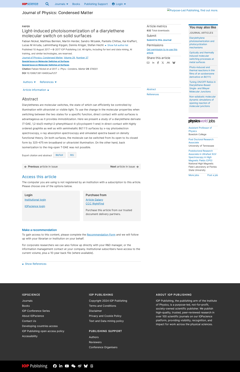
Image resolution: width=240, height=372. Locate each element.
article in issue (43, 166)
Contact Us (29, 321)
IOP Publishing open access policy (43, 331)
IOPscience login (35, 206)
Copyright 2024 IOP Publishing (108, 300)
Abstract (151, 89)
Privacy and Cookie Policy (105, 315)
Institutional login (35, 199)
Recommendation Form (101, 234)
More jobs (194, 175)
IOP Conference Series (36, 310)
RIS (72, 155)
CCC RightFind (95, 203)
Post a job (212, 175)
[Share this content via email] (148, 62)
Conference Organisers (103, 347)
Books (76, 4)
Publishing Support (96, 4)
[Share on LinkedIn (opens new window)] (153, 62)
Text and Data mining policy (106, 321)
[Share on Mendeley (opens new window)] (168, 62)
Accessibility (30, 336)
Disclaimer (95, 310)
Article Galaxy (94, 199)
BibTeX (59, 155)
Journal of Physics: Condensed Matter (57, 12)
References (47, 82)
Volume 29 (69, 57)
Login (119, 4)
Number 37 (82, 57)
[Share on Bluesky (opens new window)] (174, 62)
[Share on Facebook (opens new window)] (158, 62)
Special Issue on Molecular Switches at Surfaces (45, 61)
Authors (28, 82)
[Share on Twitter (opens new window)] (162, 62)
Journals (60, 4)
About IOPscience (33, 315)
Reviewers (95, 342)
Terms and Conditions (102, 305)
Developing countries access (40, 326)
